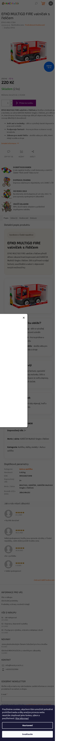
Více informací (22, 718)
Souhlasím (27, 734)
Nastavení (27, 725)
